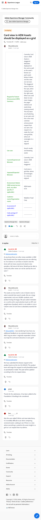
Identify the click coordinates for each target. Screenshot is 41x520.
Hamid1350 (11, 249)
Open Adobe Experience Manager (19, 21)
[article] (20, 265)
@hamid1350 (10, 331)
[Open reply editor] (20, 236)
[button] (10, 42)
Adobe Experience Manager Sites (10, 8)
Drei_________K (12, 413)
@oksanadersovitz (11, 254)
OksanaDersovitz (13, 46)
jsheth (10, 389)
